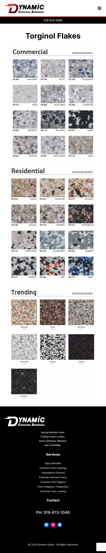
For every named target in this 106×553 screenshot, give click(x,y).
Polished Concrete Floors (53, 477)
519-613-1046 (53, 20)
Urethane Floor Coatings (53, 468)
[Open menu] (99, 8)
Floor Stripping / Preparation (53, 486)
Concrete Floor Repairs (53, 482)
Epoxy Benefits (53, 463)
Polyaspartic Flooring (53, 472)
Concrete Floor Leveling (53, 491)
